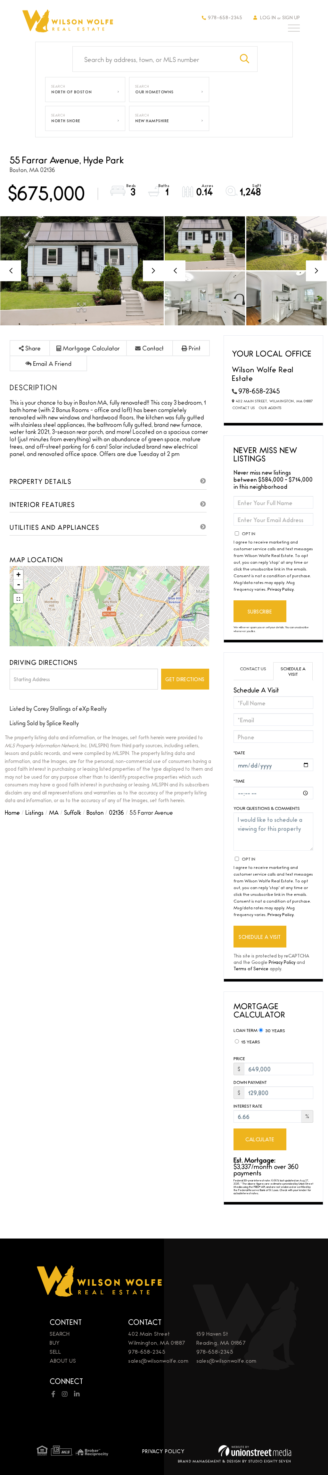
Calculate (259, 1139)
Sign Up (291, 17)
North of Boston (71, 92)
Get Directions (185, 679)
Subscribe (260, 611)
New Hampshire (152, 121)
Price (239, 1058)
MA (54, 812)
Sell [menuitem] (55, 1351)
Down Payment (250, 1082)
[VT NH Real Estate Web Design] (254, 1450)
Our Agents (270, 407)
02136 (116, 812)
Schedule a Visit (293, 671)
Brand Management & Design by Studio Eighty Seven (234, 1460)
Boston (94, 812)
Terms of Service (251, 968)
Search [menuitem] (60, 1333)
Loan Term (246, 1030)
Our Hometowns (154, 92)
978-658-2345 (225, 17)
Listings (34, 812)
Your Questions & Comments (267, 808)
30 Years (274, 1030)
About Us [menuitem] (63, 1360)
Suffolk (72, 812)
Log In (268, 17)
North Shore (65, 121)
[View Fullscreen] (18, 598)
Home (12, 812)
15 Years (250, 1041)
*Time (239, 780)
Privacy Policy (280, 589)
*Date (239, 752)
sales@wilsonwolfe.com (158, 1360)
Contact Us (244, 407)
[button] (244, 59)
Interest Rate (248, 1106)
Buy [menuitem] (55, 1342)
